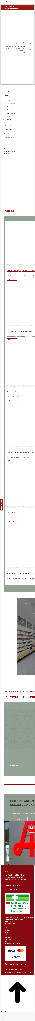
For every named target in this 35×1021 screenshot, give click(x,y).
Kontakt (7, 933)
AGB (6, 941)
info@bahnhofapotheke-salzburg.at (15, 879)
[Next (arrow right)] (3, 1017)
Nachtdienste (14, 8)
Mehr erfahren (11, 279)
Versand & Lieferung (10, 972)
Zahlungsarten (19, 972)
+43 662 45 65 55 (10, 877)
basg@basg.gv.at (10, 923)
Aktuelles (8, 930)
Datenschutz (8, 939)
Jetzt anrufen (10, 6)
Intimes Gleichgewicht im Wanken (18, 513)
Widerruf (26, 972)
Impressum (8, 937)
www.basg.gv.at (9, 921)
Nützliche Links (9, 935)
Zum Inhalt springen (7, 2)
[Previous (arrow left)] (1, 1017)
